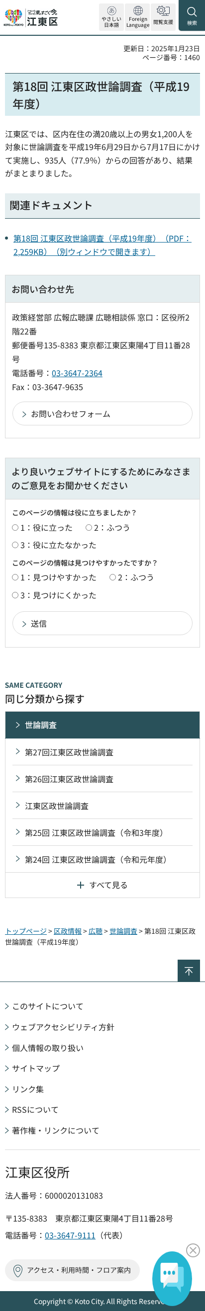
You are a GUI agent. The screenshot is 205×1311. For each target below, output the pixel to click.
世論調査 (41, 725)
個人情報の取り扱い (48, 1048)
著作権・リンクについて (56, 1130)
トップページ (26, 931)
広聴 (95, 931)
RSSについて (35, 1109)
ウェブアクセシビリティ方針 (63, 1027)
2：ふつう (112, 527)
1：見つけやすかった (58, 577)
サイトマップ (36, 1068)
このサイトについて (48, 1006)
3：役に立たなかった (58, 545)
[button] (137, 17)
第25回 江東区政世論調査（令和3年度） (96, 832)
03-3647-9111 (70, 1235)
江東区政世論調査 (57, 806)
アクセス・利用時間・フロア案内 (79, 1270)
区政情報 (68, 931)
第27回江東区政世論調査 (69, 752)
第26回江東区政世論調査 (69, 779)
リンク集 (28, 1089)
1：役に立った (46, 527)
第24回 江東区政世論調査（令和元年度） (98, 859)
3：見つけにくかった (58, 595)
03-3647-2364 (77, 373)
